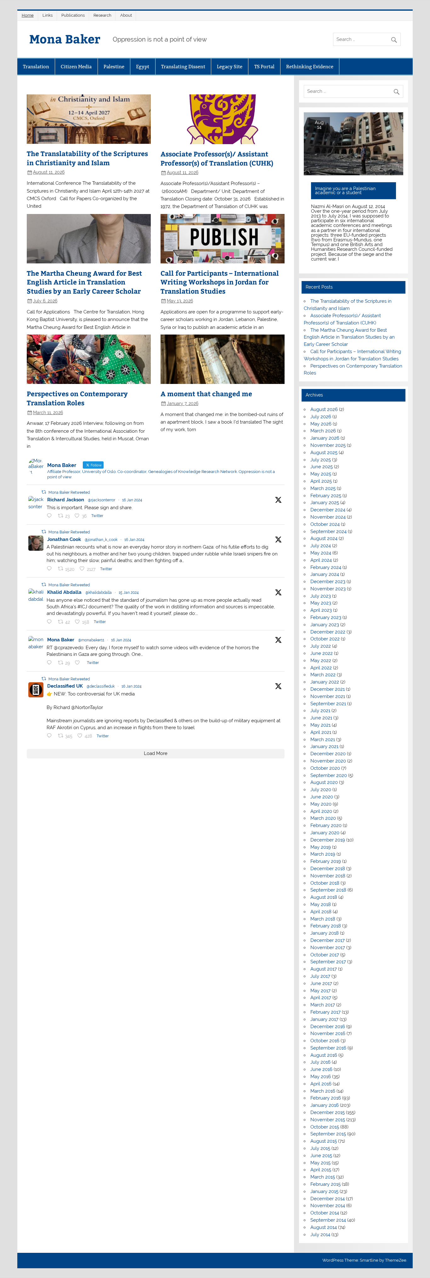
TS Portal (264, 67)
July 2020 (320, 789)
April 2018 (320, 912)
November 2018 (327, 876)
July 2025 (320, 460)
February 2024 (325, 567)
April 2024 (321, 560)
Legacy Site (229, 67)
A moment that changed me (206, 393)
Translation (36, 67)
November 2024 (328, 517)
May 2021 (320, 725)
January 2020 (324, 833)
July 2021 (320, 710)
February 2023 (325, 617)
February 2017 (325, 1012)
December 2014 (327, 1199)
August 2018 (323, 897)
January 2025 (324, 502)
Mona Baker (64, 39)
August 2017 (323, 969)
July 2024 (320, 546)
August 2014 (323, 1227)
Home (28, 15)
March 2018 (322, 919)
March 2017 (322, 1005)
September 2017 (328, 962)
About (126, 15)
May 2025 (320, 474)
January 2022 (324, 682)
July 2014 (320, 1234)
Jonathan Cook (64, 539)
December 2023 (327, 581)
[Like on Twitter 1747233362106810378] (79, 663)
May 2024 (320, 553)
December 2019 (327, 840)
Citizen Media (76, 67)
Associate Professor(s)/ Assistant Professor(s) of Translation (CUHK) (217, 158)
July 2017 (320, 976)
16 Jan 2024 (132, 500)
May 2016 (320, 1076)
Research (102, 15)
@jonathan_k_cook (101, 540)
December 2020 (328, 754)
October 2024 (325, 524)
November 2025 (328, 445)
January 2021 (324, 746)
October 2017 (324, 955)
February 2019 (325, 861)
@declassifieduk (101, 686)
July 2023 (320, 596)
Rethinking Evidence (309, 67)
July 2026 (320, 416)
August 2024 (323, 538)
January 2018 (324, 933)
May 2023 (320, 603)
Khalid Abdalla (64, 592)
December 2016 (327, 1026)
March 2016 (322, 1091)
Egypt (142, 67)
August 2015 (323, 1141)
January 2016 (324, 1105)
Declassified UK (65, 686)
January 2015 (324, 1191)
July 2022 (320, 646)
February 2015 (325, 1184)
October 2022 (325, 639)
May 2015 (320, 1163)
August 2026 (324, 409)
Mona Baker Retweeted (69, 492)
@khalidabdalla (98, 592)
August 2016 (323, 1055)
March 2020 (323, 818)
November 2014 (327, 1205)
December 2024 (327, 510)
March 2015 (322, 1177)
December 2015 (327, 1112)
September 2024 (328, 531)
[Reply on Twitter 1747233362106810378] (50, 663)
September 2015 (328, 1134)
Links (47, 15)
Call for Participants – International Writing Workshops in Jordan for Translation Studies (220, 282)
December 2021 (327, 689)
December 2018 (327, 868)
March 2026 (323, 431)
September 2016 (328, 1048)
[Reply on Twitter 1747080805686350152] (50, 568)
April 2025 (321, 481)
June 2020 (321, 797)
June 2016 (321, 1069)
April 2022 (321, 668)
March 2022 (323, 675)
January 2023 (324, 625)
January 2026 (324, 438)
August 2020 (324, 782)
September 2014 (328, 1220)
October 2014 (324, 1213)
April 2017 (320, 997)
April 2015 (320, 1170)
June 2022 (321, 653)
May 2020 (320, 804)
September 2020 (328, 775)
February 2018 (325, 926)
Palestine (114, 67)
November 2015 (327, 1120)
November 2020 (328, 761)
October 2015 (324, 1127)
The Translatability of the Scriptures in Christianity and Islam (87, 158)
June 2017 (321, 983)
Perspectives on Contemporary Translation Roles (77, 398)
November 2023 (328, 589)
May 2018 (320, 904)
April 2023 (321, 610)
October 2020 (325, 768)
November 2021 (327, 696)
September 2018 (328, 890)
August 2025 (323, 452)
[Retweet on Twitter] (44, 492)
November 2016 (327, 1033)
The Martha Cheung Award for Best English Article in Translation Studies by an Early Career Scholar (84, 282)
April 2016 (320, 1084)
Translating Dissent (183, 67)
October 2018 (324, 883)
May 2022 (320, 660)
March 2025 (323, 488)
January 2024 (324, 574)
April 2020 (321, 811)
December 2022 (327, 632)
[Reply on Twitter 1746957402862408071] (50, 622)
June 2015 (321, 1155)
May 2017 (320, 991)
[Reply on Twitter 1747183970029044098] (50, 736)
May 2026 (320, 424)
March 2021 (322, 739)
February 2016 (325, 1098)
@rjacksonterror (101, 500)
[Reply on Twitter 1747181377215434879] (50, 516)
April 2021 (320, 732)
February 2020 (326, 825)
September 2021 (328, 704)
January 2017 (324, 1019)
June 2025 (321, 467)
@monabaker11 (91, 640)
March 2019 (322, 854)
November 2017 (327, 947)
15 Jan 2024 (129, 592)
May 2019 (320, 847)
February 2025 (325, 495)
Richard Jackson (65, 500)
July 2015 (320, 1148)
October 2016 (324, 1041)
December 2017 (327, 940)
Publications (73, 15)
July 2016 (320, 1062)
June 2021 (321, 718)
